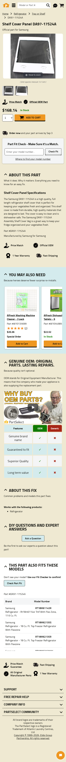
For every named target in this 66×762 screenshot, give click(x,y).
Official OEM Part (38, 102)
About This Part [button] (25, 175)
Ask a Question (33, 538)
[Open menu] (14, 5)
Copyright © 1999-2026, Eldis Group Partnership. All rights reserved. (33, 736)
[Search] (48, 5)
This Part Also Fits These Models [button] (33, 567)
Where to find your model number (33, 159)
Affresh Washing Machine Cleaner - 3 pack (21, 317)
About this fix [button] (23, 490)
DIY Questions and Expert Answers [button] (34, 527)
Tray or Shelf (38, 13)
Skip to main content (33, 27)
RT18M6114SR (43, 608)
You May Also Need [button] (27, 275)
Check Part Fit (14, 583)
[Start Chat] (60, 755)
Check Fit (53, 151)
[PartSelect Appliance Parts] (6, 5)
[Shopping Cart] (61, 5)
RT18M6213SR (43, 636)
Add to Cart (33, 117)
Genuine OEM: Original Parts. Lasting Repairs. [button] (31, 363)
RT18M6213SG (43, 622)
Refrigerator (20, 13)
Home (5, 13)
